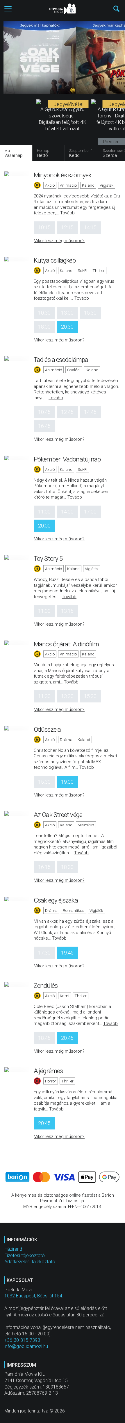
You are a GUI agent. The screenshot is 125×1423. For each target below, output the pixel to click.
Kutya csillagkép (55, 260)
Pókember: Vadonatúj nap (67, 459)
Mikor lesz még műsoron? (59, 240)
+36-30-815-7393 (22, 1340)
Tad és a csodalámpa (61, 359)
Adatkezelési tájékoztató (29, 1261)
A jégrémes (48, 1071)
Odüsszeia (47, 729)
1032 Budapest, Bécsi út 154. (33, 1296)
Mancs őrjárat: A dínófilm (66, 644)
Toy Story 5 (48, 558)
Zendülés (46, 985)
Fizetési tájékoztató (24, 1255)
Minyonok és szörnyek (62, 175)
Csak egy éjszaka (56, 900)
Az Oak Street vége (58, 814)
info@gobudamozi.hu (26, 1346)
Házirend (13, 1249)
